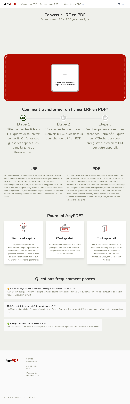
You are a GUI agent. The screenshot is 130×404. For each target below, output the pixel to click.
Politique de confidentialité (32, 374)
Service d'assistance (31, 360)
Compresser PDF (29, 4)
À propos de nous (31, 367)
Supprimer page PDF (49, 4)
